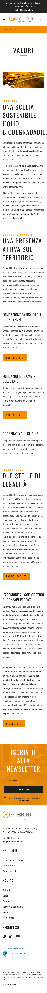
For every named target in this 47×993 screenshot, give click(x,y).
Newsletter (8, 917)
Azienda (7, 890)
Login (16, 10)
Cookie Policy (31, 975)
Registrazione (26, 10)
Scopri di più (15, 357)
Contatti (7, 901)
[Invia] (42, 29)
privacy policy (25, 800)
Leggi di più (14, 723)
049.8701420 (12, 832)
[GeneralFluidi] (22, 19)
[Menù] (6, 19)
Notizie (6, 912)
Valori (5, 895)
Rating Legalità (16, 576)
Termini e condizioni (13, 906)
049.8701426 (26, 832)
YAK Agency (12, 984)
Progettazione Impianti (14, 860)
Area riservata (10, 871)
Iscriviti (23, 789)
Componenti (9, 865)
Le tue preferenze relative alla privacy (20, 977)
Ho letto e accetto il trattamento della (24, 799)
